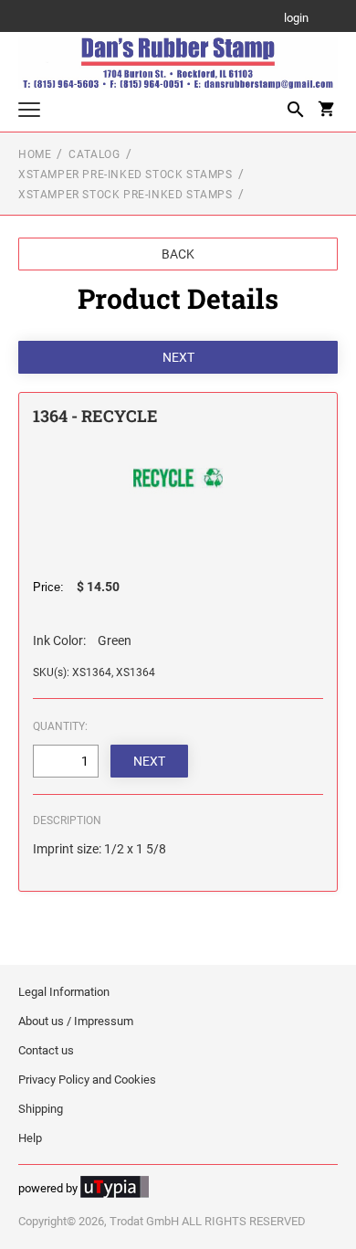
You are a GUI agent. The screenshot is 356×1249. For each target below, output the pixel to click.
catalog (94, 154)
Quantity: (60, 726)
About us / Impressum (75, 1021)
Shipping (40, 1109)
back (178, 254)
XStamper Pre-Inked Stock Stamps (125, 174)
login (296, 19)
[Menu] (29, 112)
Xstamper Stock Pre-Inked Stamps (125, 194)
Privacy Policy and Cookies (87, 1079)
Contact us (46, 1050)
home (34, 154)
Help (30, 1138)
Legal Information (64, 992)
